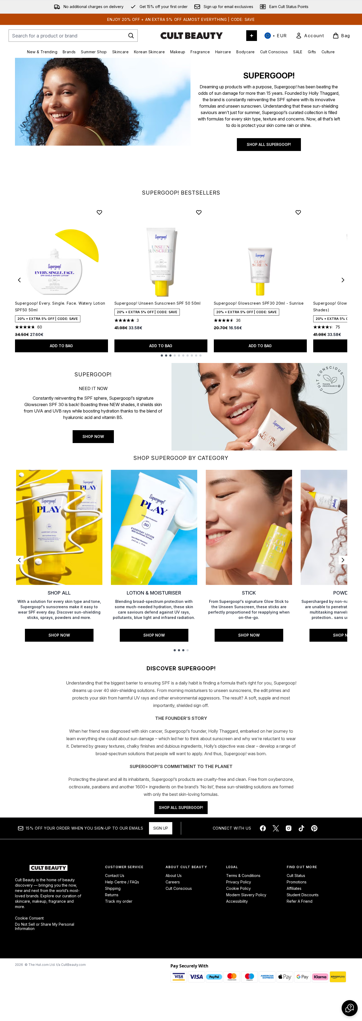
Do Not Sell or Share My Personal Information (44, 926)
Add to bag (61, 345)
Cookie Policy (238, 888)
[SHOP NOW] (259, 407)
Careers (173, 882)
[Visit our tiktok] (301, 828)
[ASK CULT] (251, 35)
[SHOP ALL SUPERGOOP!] (103, 121)
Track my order (118, 901)
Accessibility (237, 901)
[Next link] (343, 560)
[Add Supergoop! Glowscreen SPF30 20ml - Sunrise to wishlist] (298, 212)
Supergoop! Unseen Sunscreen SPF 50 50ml (157, 303)
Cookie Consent (29, 918)
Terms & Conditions (243, 875)
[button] (349, 1008)
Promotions (297, 882)
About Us (174, 875)
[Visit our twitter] (275, 828)
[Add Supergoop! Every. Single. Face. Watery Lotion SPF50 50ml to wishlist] (99, 212)
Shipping (113, 888)
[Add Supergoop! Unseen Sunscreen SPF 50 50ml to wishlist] (198, 212)
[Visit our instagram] (288, 828)
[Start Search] (131, 35)
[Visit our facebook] (262, 828)
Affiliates (294, 888)
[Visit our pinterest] (314, 828)
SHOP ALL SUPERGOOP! (269, 144)
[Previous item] (19, 280)
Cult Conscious (179, 888)
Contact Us (114, 875)
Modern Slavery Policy (246, 895)
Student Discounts (303, 895)
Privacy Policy (238, 882)
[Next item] (343, 280)
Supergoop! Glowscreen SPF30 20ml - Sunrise (259, 303)
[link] (309, 35)
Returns (111, 895)
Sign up (160, 828)
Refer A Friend (299, 901)
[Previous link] (19, 560)
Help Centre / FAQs (122, 882)
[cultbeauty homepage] (191, 35)
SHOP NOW (93, 436)
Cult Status (296, 875)
